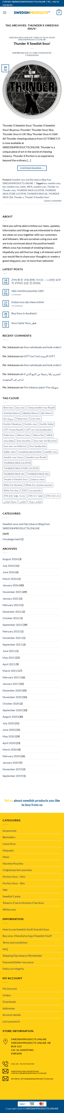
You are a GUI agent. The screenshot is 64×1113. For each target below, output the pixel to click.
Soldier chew (10, 451)
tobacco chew (37, 479)
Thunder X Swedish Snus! (32, 43)
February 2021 (11, 677)
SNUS (29, 186)
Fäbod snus (21, 418)
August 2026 (10, 559)
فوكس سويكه (35, 501)
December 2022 (12, 611)
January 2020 (11, 762)
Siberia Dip (38, 435)
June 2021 (9, 650)
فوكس (22, 501)
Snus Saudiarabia (37, 446)
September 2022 (12, 624)
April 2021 (9, 664)
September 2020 (12, 710)
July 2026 (8, 565)
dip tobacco (46, 413)
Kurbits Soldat (47, 424)
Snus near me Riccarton (45, 440)
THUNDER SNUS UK (37, 193)
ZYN (24, 490)
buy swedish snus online (14, 186)
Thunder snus (9, 190)
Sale (5, 889)
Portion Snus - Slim (14, 883)
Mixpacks (8, 850)
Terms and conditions (15, 942)
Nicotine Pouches (13, 863)
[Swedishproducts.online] (32, 13)
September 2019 (12, 775)
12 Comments (20, 306)
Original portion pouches (17, 870)
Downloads (9, 1001)
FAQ (5, 949)
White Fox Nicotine (13, 485)
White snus (9, 909)
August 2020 (10, 716)
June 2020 (9, 729)
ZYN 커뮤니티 (53, 496)
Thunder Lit (53, 186)
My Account (10, 988)
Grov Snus (35, 418)
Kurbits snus (31, 424)
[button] (5, 12)
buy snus (20, 407)
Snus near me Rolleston (15, 446)
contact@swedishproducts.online (24, 1)
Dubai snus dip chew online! (27, 302)
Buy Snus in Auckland (24, 313)
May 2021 (9, 657)
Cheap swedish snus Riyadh (41, 407)
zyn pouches (35, 490)
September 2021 (12, 644)
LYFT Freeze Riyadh (13, 429)
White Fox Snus (11, 490)
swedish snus (39, 186)
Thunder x (19, 197)
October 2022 (11, 618)
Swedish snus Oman (13, 457)
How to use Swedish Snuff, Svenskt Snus (26, 929)
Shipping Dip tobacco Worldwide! (22, 955)
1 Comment (19, 294)
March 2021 (10, 670)
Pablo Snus (9, 435)
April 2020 (9, 743)
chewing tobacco (12, 413)
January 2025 (11, 598)
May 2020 (9, 736)
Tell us (8, 800)
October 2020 (11, 703)
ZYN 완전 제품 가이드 (14, 496)
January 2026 (11, 585)
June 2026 (9, 572)
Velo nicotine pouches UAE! (27, 290)
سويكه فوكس (10, 501)
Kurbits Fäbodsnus (13, 424)
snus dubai (9, 440)
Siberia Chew (23, 435)
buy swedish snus (52, 183)
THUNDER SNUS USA (38, 474)
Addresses (9, 1008)
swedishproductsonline (30, 451)
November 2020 (12, 697)
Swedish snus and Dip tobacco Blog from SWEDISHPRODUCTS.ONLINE (32, 38)
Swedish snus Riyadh (36, 457)
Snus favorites (24, 440)
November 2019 (12, 769)
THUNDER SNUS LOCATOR (30, 190)
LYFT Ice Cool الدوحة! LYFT (39, 356)
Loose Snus (9, 843)
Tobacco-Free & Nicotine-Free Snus (23, 902)
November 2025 (12, 591)
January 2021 (11, 683)
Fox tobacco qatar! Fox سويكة (41, 387)
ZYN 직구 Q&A (35, 496)
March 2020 (10, 749)
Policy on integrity (13, 968)
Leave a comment (52, 200)
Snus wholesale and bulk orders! (42, 347)
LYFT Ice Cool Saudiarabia (38, 429)
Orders (7, 995)
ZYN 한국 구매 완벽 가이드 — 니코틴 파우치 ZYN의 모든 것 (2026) (36, 281)
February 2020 (11, 756)
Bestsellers (9, 837)
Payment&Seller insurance (18, 962)
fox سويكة (8, 418)
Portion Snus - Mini (14, 876)
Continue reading (32, 168)
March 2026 (10, 578)
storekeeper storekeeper (38, 54)
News (6, 856)
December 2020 (12, 690)
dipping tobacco (30, 413)
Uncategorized (11, 539)
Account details (12, 1014)
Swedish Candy (11, 896)
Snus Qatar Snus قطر (23, 323)
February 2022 (11, 631)
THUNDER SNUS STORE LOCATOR (21, 468)
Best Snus (8, 407)
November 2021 (12, 637)
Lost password (11, 1021)
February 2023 (11, 605)
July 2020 (8, 723)
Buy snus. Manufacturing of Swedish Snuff (27, 935)
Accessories (9, 830)
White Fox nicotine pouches (38, 485)
